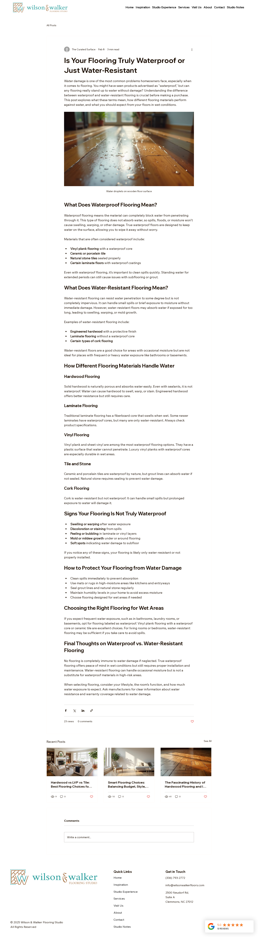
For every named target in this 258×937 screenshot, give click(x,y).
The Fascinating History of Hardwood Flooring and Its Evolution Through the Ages (185, 784)
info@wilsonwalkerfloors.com (185, 885)
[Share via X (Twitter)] (74, 710)
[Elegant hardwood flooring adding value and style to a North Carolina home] (186, 762)
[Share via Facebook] (65, 710)
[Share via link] (91, 710)
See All (207, 741)
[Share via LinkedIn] (83, 710)
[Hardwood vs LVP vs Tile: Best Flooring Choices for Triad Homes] (72, 762)
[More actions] (192, 49)
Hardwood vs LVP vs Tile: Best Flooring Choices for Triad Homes (70, 784)
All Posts (51, 25)
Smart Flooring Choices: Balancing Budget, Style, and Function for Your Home (126, 784)
